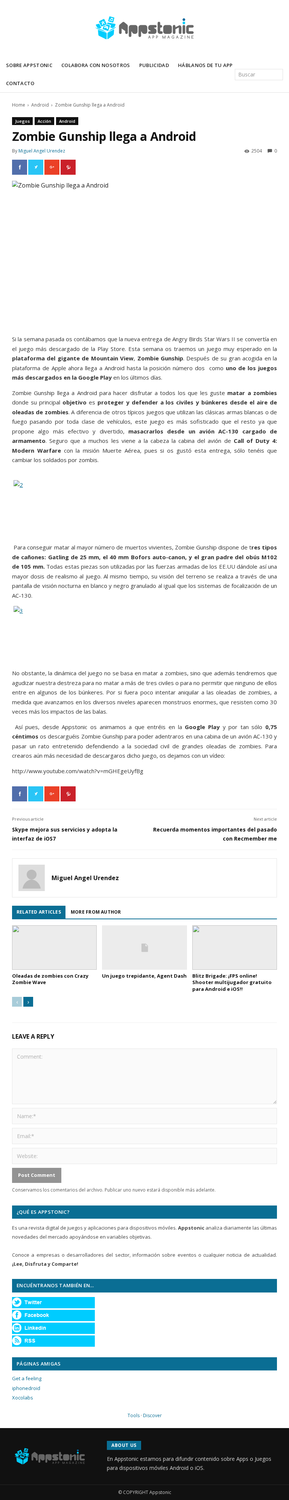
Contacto (20, 83)
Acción (44, 121)
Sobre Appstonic (29, 65)
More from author (96, 912)
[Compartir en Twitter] (35, 167)
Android (40, 105)
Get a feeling (26, 1378)
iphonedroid (26, 1388)
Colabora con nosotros (95, 65)
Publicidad (154, 65)
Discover (152, 1415)
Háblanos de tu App (205, 65)
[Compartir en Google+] (51, 167)
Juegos (22, 121)
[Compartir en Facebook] (19, 167)
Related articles (39, 912)
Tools (134, 1415)
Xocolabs (22, 1397)
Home (18, 105)
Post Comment (36, 1175)
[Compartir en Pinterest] (68, 167)
